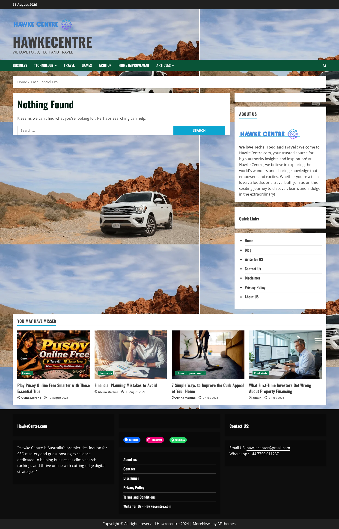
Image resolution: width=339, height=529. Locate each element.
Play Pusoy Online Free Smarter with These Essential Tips (53, 388)
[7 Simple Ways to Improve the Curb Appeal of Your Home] (208, 354)
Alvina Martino (31, 398)
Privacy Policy (255, 287)
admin (257, 398)
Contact (129, 469)
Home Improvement (134, 65)
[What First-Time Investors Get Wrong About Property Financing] (285, 354)
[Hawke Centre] (269, 134)
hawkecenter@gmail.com (268, 447)
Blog (248, 250)
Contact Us (253, 268)
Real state (261, 373)
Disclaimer (252, 278)
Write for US (254, 259)
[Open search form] (324, 65)
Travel (69, 65)
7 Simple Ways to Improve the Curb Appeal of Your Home (208, 388)
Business (20, 65)
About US (252, 297)
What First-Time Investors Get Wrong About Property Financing (280, 388)
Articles (163, 65)
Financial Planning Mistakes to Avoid (126, 385)
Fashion (105, 65)
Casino (27, 373)
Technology (44, 65)
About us (130, 459)
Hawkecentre (52, 42)
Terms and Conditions (139, 497)
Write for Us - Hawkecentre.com (147, 506)
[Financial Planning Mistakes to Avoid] (131, 354)
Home (249, 240)
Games (87, 65)
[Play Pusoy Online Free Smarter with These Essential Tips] (53, 354)
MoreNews (202, 523)
